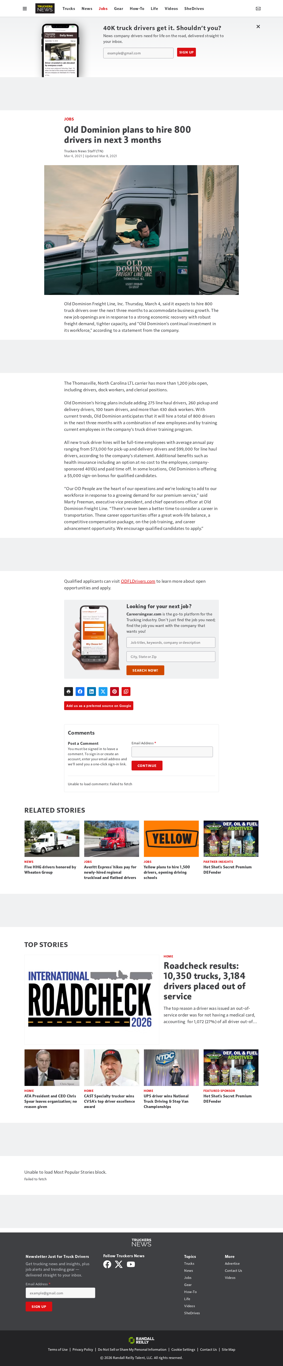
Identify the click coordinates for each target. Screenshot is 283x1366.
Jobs (69, 118)
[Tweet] (103, 691)
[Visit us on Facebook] (107, 1263)
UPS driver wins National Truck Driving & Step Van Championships (166, 1101)
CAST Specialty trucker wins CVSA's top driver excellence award (109, 1101)
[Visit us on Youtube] (131, 1263)
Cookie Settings (183, 1349)
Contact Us (208, 1349)
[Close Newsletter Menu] (258, 26)
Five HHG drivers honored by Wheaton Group (50, 870)
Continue (147, 765)
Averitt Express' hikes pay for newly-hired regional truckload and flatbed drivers (110, 872)
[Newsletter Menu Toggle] (258, 8)
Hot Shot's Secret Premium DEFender (227, 870)
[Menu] (24, 8)
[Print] (68, 691)
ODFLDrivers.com (138, 581)
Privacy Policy (83, 1349)
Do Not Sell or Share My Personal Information (132, 1349)
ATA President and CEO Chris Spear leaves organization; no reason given (50, 1101)
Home (168, 956)
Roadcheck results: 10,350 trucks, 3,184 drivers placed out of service (205, 981)
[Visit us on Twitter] (119, 1263)
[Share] (80, 691)
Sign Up (186, 52)
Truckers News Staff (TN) (83, 151)
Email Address (144, 743)
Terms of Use (58, 1349)
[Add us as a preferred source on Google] (126, 691)
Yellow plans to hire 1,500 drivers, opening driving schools (167, 872)
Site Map (228, 1349)
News (28, 862)
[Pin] (114, 691)
